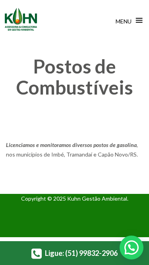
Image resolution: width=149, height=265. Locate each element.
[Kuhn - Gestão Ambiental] (21, 19)
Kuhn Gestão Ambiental (97, 198)
